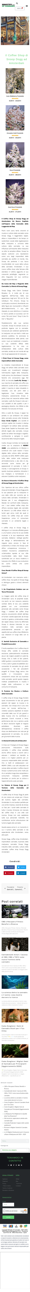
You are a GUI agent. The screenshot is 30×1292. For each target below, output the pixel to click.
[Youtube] (19, 1165)
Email (4, 1201)
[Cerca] (27, 1141)
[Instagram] (16, 1165)
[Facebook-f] (13, 1165)
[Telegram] (11, 1165)
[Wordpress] (21, 1165)
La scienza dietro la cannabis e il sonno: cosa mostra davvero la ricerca (15, 995)
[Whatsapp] (8, 1165)
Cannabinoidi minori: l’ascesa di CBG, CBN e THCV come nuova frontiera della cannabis (16, 1093)
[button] (17, 3)
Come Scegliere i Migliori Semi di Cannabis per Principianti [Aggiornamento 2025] (15, 1064)
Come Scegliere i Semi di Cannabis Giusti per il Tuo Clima (13, 1028)
